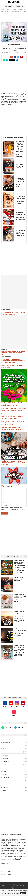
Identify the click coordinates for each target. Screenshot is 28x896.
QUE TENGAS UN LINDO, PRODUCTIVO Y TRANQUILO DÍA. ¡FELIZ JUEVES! (20, 234)
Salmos (15, 790)
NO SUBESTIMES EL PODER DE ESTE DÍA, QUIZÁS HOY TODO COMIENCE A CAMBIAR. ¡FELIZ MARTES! (13, 404)
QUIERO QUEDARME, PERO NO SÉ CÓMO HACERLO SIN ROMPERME (20, 632)
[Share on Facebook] (15, 57)
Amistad (15, 771)
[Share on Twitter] (18, 57)
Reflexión (15, 751)
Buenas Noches (15, 777)
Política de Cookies (6, 871)
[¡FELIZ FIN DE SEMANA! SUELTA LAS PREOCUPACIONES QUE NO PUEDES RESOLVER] (8, 217)
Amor (15, 745)
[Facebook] (3, 885)
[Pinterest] (13, 885)
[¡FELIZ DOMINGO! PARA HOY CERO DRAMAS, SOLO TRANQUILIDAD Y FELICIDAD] (8, 200)
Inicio (2, 9)
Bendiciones (15, 787)
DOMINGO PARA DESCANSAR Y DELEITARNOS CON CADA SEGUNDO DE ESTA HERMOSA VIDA (13, 360)
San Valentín (15, 774)
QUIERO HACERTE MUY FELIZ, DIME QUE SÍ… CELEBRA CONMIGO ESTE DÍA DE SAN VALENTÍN (13, 423)
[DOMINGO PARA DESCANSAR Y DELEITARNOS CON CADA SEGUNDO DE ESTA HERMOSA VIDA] (2, 357)
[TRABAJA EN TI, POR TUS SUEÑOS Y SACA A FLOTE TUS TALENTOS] (2, 426)
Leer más (14, 894)
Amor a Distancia (15, 768)
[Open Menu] (1, 6)
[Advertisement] (14, 17)
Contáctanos (4, 868)
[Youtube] (17, 885)
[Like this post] (11, 57)
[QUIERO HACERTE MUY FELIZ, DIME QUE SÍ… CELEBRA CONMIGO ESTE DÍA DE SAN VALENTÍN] (2, 420)
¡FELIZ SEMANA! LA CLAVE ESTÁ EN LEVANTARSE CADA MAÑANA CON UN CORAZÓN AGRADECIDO (20, 183)
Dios (15, 739)
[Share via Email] (17, 60)
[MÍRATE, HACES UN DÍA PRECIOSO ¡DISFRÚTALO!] (2, 364)
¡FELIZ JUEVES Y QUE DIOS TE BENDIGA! (20, 166)
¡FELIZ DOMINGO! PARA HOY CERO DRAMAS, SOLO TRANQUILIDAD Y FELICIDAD (20, 200)
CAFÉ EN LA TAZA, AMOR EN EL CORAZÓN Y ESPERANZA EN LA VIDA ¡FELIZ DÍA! (13, 462)
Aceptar (23, 893)
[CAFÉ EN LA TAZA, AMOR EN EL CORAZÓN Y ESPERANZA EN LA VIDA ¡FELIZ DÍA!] (14, 432)
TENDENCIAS (20, 6)
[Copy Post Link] (10, 60)
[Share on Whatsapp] (4, 60)
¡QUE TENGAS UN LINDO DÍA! (10, 485)
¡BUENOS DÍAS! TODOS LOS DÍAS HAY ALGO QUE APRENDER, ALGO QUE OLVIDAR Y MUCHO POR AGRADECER (19, 651)
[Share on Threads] (13, 60)
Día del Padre (15, 784)
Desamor (15, 748)
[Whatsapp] (20, 885)
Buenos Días (15, 761)
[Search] (26, 2)
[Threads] (16, 888)
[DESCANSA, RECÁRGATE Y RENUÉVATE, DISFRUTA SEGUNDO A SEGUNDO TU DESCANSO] (2, 413)
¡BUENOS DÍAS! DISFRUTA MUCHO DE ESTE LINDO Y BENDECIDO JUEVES (20, 598)
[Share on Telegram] (7, 60)
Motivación (15, 758)
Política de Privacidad (7, 874)
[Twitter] (7, 885)
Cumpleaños (15, 755)
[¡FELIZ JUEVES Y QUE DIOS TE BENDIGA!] (8, 166)
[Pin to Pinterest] (21, 57)
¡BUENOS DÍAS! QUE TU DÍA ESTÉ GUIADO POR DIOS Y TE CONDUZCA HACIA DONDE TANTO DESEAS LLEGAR (20, 617)
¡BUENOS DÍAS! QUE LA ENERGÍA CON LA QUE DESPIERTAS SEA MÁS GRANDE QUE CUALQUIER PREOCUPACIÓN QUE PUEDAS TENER (20, 567)
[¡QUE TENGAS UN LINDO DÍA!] (14, 467)
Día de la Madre (15, 742)
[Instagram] (10, 885)
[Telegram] (24, 885)
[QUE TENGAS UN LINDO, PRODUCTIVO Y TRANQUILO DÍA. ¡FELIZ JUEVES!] (8, 234)
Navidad (15, 780)
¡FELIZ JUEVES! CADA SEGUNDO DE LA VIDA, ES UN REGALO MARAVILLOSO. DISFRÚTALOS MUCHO (13, 410)
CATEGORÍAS (9, 6)
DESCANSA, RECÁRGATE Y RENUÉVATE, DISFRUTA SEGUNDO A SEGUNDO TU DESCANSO (12, 416)
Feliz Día (9, 9)
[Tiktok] (12, 888)
